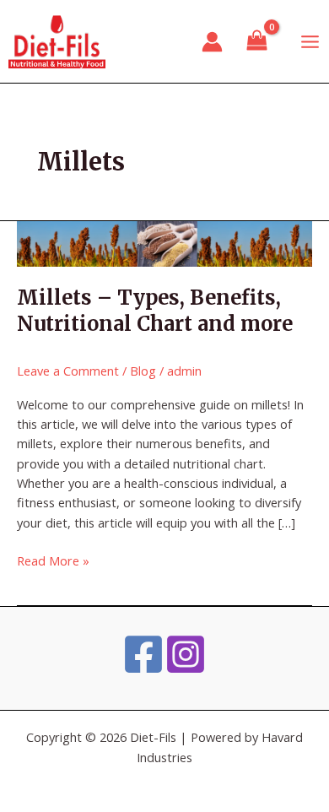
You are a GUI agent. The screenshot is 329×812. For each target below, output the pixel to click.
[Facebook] (143, 654)
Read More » (53, 560)
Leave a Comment (68, 370)
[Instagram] (185, 654)
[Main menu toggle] (310, 41)
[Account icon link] (212, 41)
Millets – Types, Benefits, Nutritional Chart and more (155, 310)
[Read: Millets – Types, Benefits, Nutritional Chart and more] (164, 242)
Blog (143, 370)
